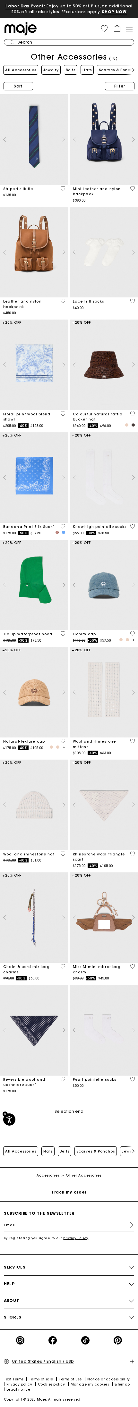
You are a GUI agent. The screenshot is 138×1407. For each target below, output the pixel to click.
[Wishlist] (63, 188)
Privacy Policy (75, 1238)
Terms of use (70, 1379)
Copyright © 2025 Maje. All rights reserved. (43, 1399)
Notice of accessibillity (108, 1379)
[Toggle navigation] (129, 29)
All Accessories (20, 70)
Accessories (48, 1175)
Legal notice (18, 1389)
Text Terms (13, 1379)
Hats (87, 70)
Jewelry (51, 70)
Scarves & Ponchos (118, 70)
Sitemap (122, 1384)
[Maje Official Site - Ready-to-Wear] (20, 28)
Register (129, 1225)
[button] (104, 28)
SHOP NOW (114, 11)
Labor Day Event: (25, 6)
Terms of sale (41, 1379)
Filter (119, 86)
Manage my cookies (90, 1384)
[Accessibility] (9, 1119)
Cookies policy (51, 1384)
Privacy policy (19, 1384)
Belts (70, 70)
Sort (18, 86)
